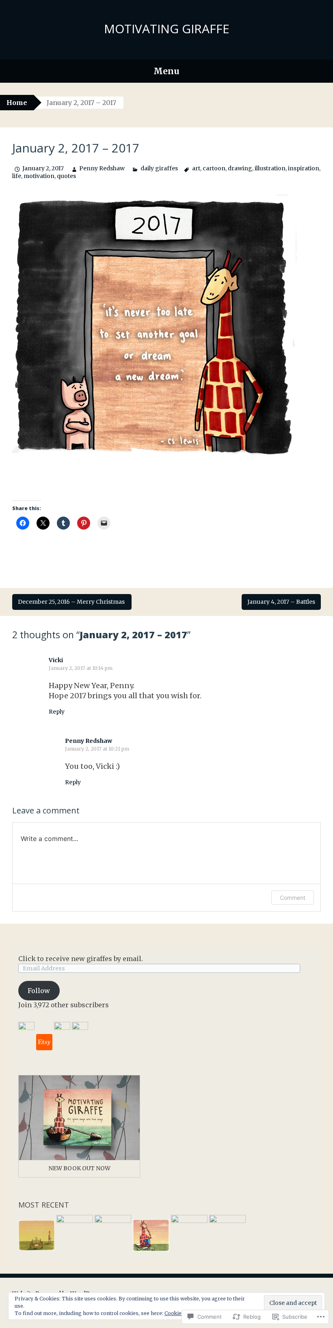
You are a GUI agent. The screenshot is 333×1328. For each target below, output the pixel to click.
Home (16, 103)
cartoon (214, 168)
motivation (39, 176)
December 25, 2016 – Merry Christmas (72, 601)
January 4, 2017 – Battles (281, 601)
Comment (292, 897)
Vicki (56, 660)
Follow (39, 991)
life (16, 176)
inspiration (303, 168)
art (196, 168)
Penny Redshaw (102, 168)
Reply (57, 711)
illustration (270, 168)
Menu (166, 71)
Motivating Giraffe (166, 28)
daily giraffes (159, 168)
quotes (66, 176)
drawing (240, 168)
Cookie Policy (181, 1313)
